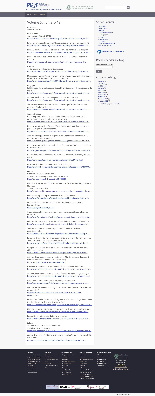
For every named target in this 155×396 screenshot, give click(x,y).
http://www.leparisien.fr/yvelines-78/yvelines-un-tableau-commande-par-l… (58, 233)
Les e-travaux (100, 365)
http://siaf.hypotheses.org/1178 (40, 207)
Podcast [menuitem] (42, 14)
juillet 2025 (101, 84)
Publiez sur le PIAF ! (67, 374)
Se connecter (100, 361)
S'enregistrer (100, 357)
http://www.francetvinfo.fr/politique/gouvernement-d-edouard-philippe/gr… (58, 217)
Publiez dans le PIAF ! (105, 45)
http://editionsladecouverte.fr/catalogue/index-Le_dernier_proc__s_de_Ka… (58, 52)
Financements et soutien (86, 372)
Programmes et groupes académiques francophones (86, 361)
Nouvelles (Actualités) (85, 374)
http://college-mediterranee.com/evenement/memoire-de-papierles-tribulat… (59, 191)
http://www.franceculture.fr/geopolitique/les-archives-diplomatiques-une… (58, 198)
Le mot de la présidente (34, 359)
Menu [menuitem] (35, 14)
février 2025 (102, 94)
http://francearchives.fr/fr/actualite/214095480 (46, 262)
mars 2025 (101, 92)
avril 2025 (101, 90)
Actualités (30, 365)
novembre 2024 (103, 101)
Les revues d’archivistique (87, 370)
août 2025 (101, 82)
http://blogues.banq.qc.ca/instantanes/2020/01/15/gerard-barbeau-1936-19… (59, 150)
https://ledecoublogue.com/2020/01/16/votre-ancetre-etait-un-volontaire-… (58, 131)
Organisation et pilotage (34, 357)
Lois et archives (66, 372)
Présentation (102, 26)
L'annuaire (101, 30)
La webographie (103, 39)
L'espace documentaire (68, 355)
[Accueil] (38, 5)
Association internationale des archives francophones (121, 367)
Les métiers (101, 41)
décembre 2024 (103, 99)
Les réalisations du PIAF (34, 361)
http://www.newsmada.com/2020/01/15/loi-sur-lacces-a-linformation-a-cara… (59, 81)
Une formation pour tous (51, 355)
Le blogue (101, 37)
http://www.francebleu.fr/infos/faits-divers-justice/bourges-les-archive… (57, 252)
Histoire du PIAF (32, 363)
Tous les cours (49, 357)
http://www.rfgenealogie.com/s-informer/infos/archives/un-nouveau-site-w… (59, 269)
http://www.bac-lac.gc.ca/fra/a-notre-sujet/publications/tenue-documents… (58, 122)
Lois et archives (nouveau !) (106, 43)
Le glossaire (48, 363)
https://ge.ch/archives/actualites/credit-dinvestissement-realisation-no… (57, 340)
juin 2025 (101, 86)
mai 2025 (101, 88)
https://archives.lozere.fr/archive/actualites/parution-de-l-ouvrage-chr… (56, 62)
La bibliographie (103, 35)
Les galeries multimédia (105, 33)
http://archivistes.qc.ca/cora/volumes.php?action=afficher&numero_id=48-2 (58, 38)
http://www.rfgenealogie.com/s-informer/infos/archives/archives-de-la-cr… (58, 276)
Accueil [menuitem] (28, 14)
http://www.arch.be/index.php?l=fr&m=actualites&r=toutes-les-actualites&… (58, 93)
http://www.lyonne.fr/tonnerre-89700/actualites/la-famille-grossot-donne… (58, 243)
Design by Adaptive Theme (123, 394)
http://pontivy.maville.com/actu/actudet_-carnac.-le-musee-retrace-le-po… (57, 283)
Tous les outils (102, 28)
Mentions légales (32, 372)
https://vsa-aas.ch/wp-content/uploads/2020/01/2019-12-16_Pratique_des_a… (59, 330)
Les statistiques (32, 370)
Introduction (83, 357)
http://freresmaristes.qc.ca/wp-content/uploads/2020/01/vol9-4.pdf (55, 160)
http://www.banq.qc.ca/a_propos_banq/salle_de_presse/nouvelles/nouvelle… (58, 141)
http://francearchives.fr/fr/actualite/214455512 (46, 179)
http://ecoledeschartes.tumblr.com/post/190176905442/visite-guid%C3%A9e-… (59, 304)
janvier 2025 (101, 97)
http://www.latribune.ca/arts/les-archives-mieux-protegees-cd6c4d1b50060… (59, 167)
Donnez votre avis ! (33, 368)
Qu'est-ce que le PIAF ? (34, 355)
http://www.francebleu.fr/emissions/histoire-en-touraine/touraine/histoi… (57, 311)
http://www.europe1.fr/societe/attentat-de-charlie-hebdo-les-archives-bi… (57, 224)
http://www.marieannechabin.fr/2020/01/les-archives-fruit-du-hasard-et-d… (58, 318)
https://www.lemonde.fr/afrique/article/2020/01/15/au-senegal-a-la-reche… (58, 71)
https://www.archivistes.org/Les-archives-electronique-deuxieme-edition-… (58, 45)
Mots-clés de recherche (104, 64)
